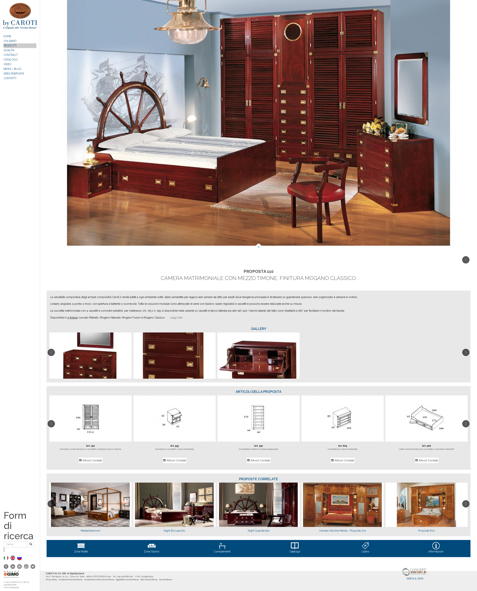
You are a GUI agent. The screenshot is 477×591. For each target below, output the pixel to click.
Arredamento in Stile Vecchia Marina (99, 580)
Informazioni (436, 551)
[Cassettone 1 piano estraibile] (342, 418)
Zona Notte (81, 551)
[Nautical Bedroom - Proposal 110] (12, 558)
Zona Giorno (151, 551)
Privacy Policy (51, 580)
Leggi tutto (176, 317)
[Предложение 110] (19, 558)
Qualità (9, 50)
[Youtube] (26, 566)
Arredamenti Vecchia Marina (71, 580)
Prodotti (10, 45)
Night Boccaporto (174, 530)
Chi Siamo (10, 40)
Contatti (10, 78)
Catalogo (11, 59)
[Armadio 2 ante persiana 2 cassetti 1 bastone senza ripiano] (90, 418)
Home (7, 36)
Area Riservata (14, 73)
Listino (365, 551)
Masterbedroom (90, 530)
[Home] (20, 15)
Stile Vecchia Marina (148, 580)
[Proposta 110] (6, 558)
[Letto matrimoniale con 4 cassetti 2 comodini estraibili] (426, 418)
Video (7, 64)
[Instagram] (19, 566)
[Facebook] (6, 566)
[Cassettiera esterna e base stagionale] (258, 418)
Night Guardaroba (258, 530)
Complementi (222, 551)
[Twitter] (33, 566)
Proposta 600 (426, 530)
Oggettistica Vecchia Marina (127, 580)
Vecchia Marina (165, 580)
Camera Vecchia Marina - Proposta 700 (342, 530)
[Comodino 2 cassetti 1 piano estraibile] (174, 418)
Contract (11, 54)
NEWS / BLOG (12, 68)
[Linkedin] (12, 566)
